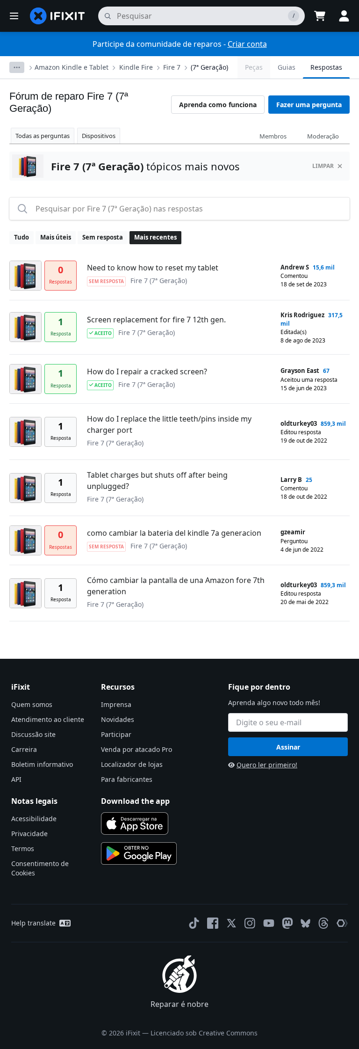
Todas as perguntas (42, 135)
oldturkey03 (298, 423)
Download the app (135, 801)
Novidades (117, 719)
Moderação (323, 136)
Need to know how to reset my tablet (152, 267)
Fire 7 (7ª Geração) (158, 280)
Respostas (326, 67)
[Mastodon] (287, 923)
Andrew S (294, 267)
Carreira (24, 749)
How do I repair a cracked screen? (147, 371)
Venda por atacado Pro (136, 749)
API (16, 779)
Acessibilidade (34, 818)
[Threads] (323, 923)
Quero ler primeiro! (267, 764)
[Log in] (344, 16)
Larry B (291, 479)
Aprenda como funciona (218, 104)
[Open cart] (319, 16)
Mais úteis (55, 237)
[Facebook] (212, 923)
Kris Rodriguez (302, 315)
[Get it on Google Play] (139, 853)
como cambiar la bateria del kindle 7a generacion (174, 533)
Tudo (21, 237)
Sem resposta (102, 237)
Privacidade (29, 833)
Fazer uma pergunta (309, 104)
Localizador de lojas (132, 764)
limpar (323, 166)
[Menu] (14, 15)
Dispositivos (98, 135)
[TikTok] (194, 923)
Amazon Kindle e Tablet (71, 67)
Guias (286, 67)
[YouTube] (268, 923)
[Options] (16, 67)
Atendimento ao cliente (47, 719)
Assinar (288, 747)
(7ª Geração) (209, 67)
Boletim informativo (42, 764)
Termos (22, 848)
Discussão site (33, 734)
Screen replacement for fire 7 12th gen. (156, 319)
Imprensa (116, 704)
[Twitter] (231, 923)
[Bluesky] (305, 923)
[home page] (57, 15)
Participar (116, 734)
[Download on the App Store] (134, 823)
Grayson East (299, 370)
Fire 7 (171, 67)
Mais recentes (155, 237)
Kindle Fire (136, 67)
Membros (273, 136)
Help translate (33, 922)
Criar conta (247, 44)
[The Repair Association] (342, 923)
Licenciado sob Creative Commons (204, 1032)
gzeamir (292, 532)
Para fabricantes (126, 779)
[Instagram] (250, 923)
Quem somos (31, 704)
